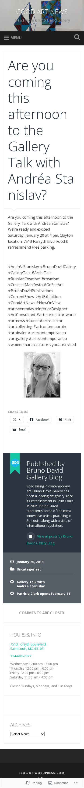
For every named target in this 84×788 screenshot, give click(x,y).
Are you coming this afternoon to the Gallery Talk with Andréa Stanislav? (41, 130)
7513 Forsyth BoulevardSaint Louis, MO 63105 (28, 646)
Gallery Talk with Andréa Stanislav (31, 584)
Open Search (76, 37)
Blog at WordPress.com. (42, 773)
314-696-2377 (20, 656)
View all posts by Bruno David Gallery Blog (49, 539)
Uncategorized (29, 569)
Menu (16, 37)
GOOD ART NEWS (42, 11)
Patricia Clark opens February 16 (43, 593)
